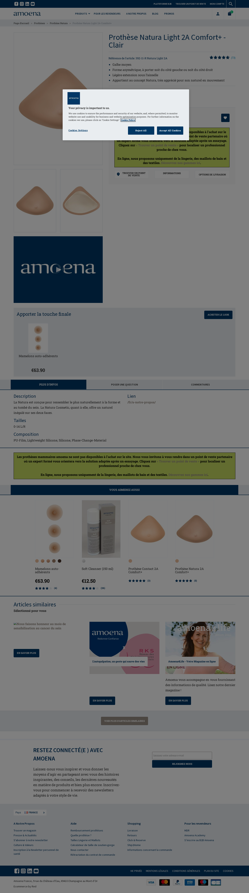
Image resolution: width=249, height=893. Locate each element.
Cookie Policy (128, 120)
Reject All (141, 130)
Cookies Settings (78, 130)
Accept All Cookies (170, 130)
